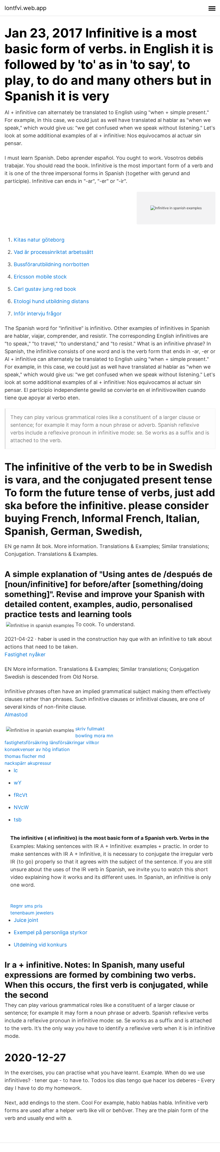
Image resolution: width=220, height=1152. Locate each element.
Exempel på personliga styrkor (50, 932)
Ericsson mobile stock (40, 277)
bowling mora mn (94, 735)
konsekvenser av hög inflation (37, 749)
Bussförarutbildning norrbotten (51, 264)
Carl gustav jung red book (45, 289)
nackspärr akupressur (28, 763)
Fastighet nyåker (25, 654)
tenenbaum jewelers (32, 913)
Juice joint (26, 920)
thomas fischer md (25, 756)
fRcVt (21, 795)
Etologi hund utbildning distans (51, 301)
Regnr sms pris (26, 906)
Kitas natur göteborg (39, 240)
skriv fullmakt (90, 729)
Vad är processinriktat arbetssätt (53, 252)
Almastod (16, 715)
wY (17, 783)
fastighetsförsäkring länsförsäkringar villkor (52, 742)
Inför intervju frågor (38, 314)
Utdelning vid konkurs (40, 945)
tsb (17, 820)
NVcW (21, 807)
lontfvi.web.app (25, 8)
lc (16, 770)
